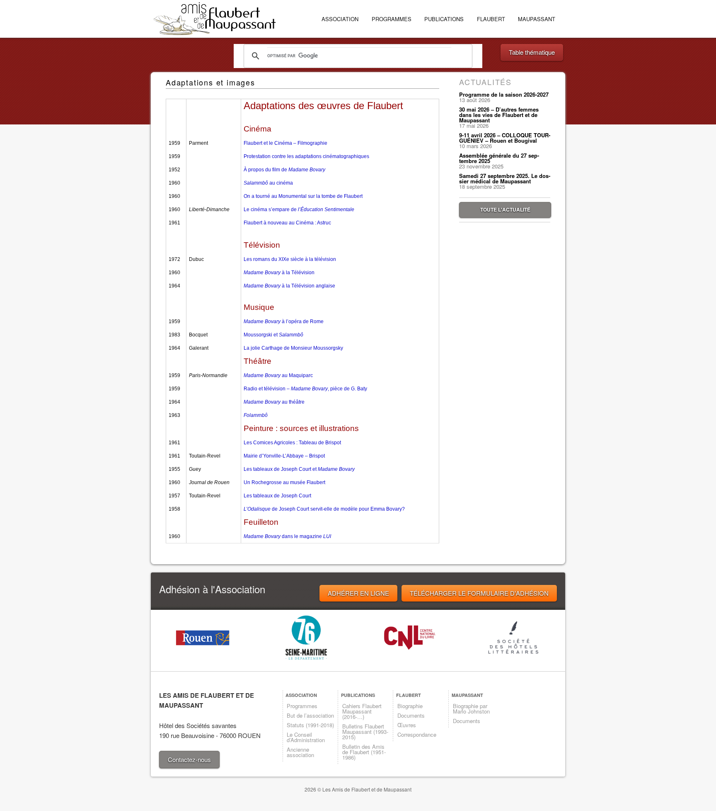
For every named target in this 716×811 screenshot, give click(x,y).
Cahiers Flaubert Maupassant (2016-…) (362, 711)
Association (340, 19)
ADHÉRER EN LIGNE (358, 593)
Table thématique (532, 52)
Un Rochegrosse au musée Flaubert (284, 482)
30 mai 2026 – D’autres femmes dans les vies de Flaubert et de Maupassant (499, 115)
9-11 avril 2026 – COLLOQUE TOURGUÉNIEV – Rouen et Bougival (504, 137)
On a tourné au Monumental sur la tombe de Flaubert (303, 196)
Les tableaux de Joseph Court (277, 496)
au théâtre (274, 402)
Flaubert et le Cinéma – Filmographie (285, 143)
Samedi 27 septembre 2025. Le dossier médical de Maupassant (504, 178)
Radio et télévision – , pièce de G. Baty (305, 389)
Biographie (410, 706)
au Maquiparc (278, 375)
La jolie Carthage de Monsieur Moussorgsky (293, 348)
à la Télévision (279, 272)
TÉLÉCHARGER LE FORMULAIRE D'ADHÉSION (479, 593)
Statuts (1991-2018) (310, 725)
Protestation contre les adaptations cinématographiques (306, 156)
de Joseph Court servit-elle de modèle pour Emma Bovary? (324, 509)
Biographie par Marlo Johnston (471, 708)
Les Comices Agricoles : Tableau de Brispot (292, 443)
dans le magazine (287, 536)
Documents (411, 715)
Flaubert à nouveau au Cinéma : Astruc (287, 223)
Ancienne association (300, 752)
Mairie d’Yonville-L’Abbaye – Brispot (284, 456)
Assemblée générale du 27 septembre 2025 (499, 158)
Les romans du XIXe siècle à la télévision (290, 259)
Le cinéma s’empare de (299, 209)
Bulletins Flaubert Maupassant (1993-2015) (365, 731)
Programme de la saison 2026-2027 (504, 94)
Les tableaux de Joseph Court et (299, 469)
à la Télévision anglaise (289, 286)
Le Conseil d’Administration (306, 737)
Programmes (391, 19)
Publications (444, 19)
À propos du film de (284, 170)
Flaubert (491, 19)
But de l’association (310, 715)
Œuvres (406, 725)
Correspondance (416, 734)
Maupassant (536, 19)
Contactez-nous (189, 759)
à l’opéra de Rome (284, 321)
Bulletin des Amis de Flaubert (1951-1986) (364, 752)
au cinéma (268, 183)
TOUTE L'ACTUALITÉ (505, 209)
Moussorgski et (273, 335)
